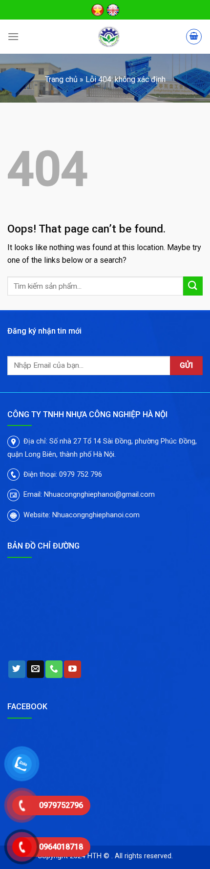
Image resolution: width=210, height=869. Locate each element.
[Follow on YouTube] (72, 669)
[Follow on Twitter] (16, 669)
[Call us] (54, 669)
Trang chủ (61, 79)
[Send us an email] (35, 669)
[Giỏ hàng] (194, 36)
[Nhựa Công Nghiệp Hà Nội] (108, 37)
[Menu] (13, 36)
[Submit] (193, 286)
